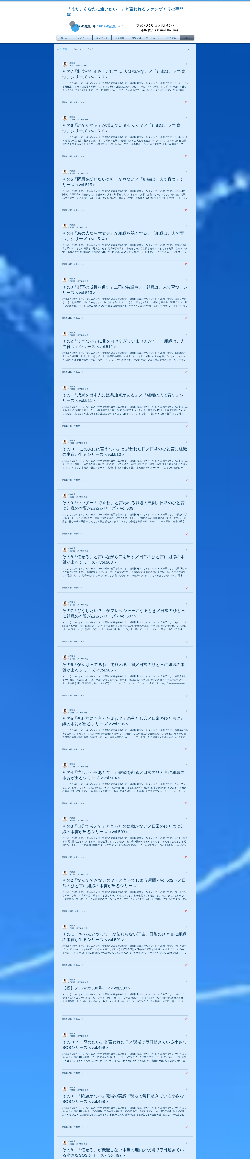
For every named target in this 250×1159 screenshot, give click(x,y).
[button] (189, 49)
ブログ (90, 49)
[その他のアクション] (187, 64)
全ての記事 (62, 49)
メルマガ (77, 49)
